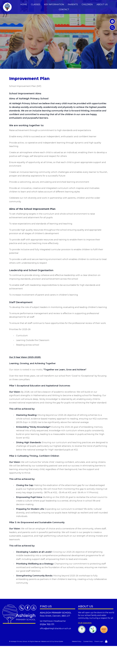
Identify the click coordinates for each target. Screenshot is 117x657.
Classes (35, 4)
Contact (64, 9)
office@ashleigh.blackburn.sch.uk (55, 628)
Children (87, 4)
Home (23, 4)
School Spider (58, 641)
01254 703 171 (47, 624)
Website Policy (76, 641)
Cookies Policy (88, 641)
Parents (73, 4)
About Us (102, 4)
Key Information (54, 4)
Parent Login (98, 641)
